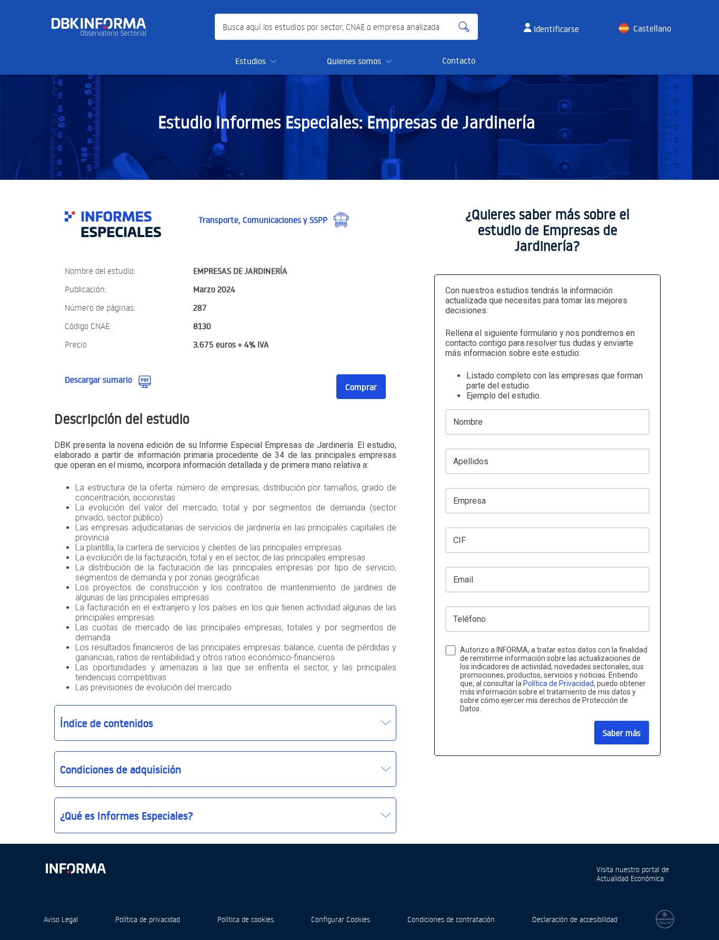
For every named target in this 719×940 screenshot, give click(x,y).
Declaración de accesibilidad (574, 919)
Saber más (622, 733)
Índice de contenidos (106, 723)
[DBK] (102, 27)
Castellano (652, 28)
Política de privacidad (147, 919)
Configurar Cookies (340, 919)
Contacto (458, 60)
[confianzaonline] (665, 919)
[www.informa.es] (75, 866)
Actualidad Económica (630, 878)
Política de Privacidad (558, 683)
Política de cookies (245, 919)
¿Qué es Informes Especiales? (126, 815)
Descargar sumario (98, 379)
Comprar (361, 387)
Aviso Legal (61, 919)
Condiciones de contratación (451, 919)
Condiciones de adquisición (120, 769)
